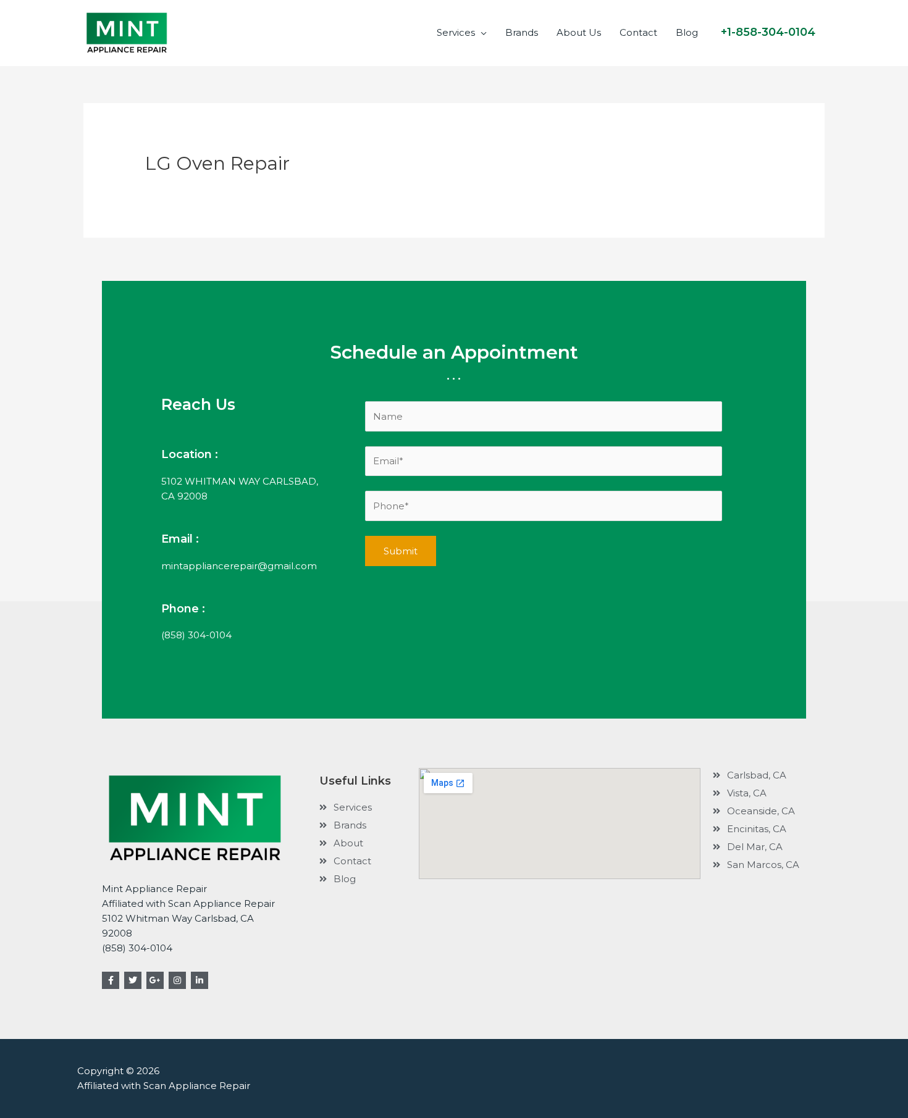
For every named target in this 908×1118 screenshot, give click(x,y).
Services (456, 32)
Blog (687, 32)
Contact (638, 32)
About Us (579, 32)
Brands (521, 32)
